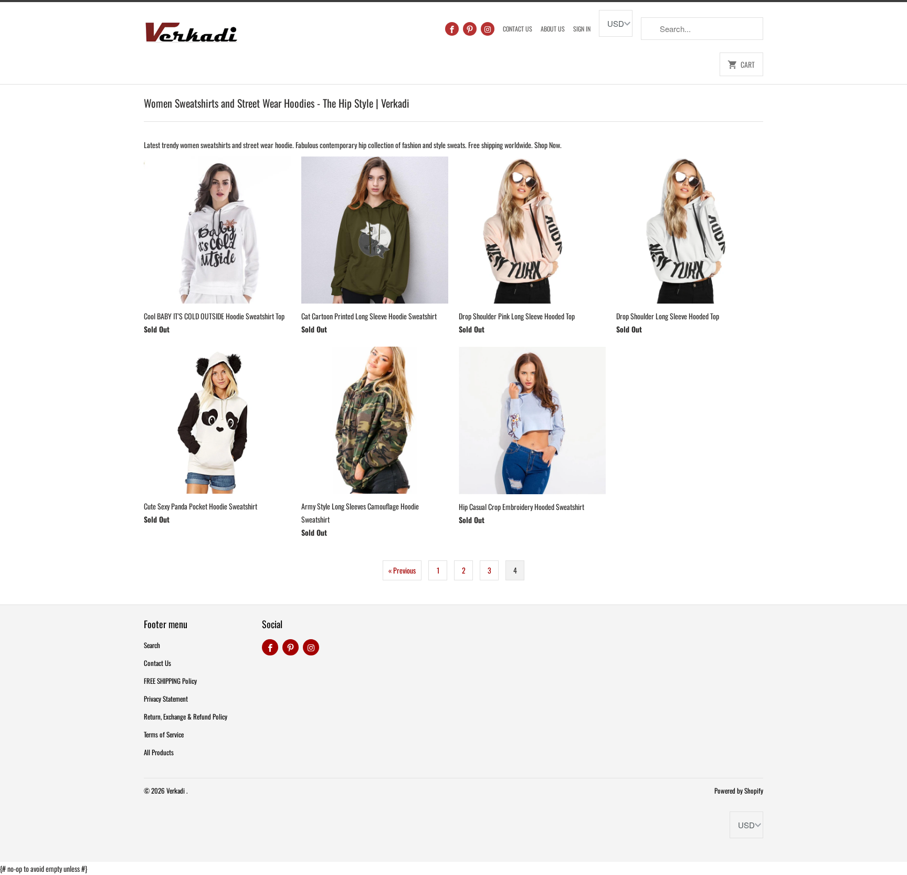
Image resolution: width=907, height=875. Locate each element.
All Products (159, 752)
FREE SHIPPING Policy (170, 680)
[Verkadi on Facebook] (452, 29)
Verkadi (176, 790)
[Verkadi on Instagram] (487, 29)
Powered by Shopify (738, 790)
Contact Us (517, 28)
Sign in (581, 28)
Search (152, 645)
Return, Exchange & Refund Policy (185, 716)
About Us (553, 28)
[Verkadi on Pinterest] (470, 29)
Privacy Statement (166, 698)
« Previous (402, 570)
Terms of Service (164, 734)
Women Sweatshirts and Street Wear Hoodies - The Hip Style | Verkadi (276, 103)
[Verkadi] (191, 29)
